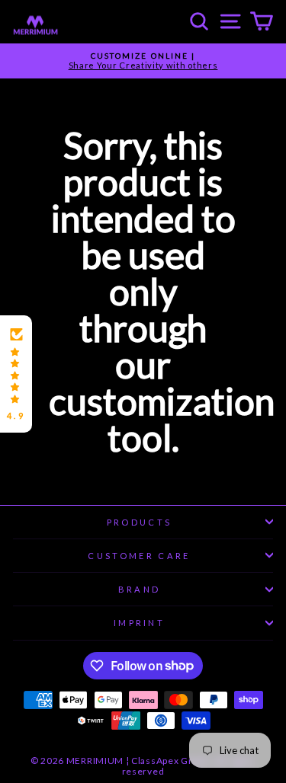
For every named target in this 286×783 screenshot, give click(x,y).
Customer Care (139, 556)
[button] (16, 374)
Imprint (139, 623)
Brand (139, 589)
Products (139, 522)
